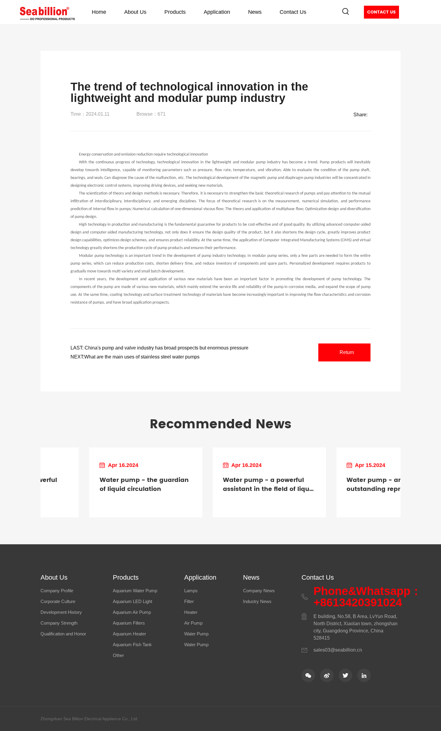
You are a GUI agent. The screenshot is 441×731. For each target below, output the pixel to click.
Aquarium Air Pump (132, 612)
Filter (189, 601)
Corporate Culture (57, 601)
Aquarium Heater (129, 633)
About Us (135, 12)
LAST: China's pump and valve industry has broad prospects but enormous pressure (159, 347)
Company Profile (56, 590)
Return (347, 352)
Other (118, 655)
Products (175, 12)
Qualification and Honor (63, 633)
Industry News (257, 601)
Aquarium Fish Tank (132, 644)
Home (99, 12)
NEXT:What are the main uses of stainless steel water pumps (135, 356)
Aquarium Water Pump (135, 590)
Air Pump (193, 623)
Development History (61, 612)
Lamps (191, 590)
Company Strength (58, 623)
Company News (259, 590)
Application (217, 12)
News (255, 12)
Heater (190, 612)
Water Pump (196, 633)
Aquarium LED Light (132, 601)
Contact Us (293, 12)
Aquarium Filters (129, 623)
